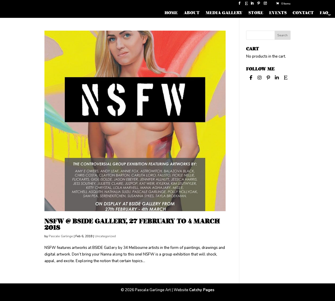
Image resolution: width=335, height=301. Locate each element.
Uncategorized (105, 236)
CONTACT (303, 13)
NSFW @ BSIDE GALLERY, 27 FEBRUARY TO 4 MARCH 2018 (132, 224)
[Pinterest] (258, 5)
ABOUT (192, 13)
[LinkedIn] (252, 5)
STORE (255, 13)
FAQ (324, 13)
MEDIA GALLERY (224, 13)
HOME (171, 13)
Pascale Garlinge (61, 236)
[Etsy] (246, 5)
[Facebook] (250, 77)
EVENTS (278, 13)
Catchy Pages (201, 290)
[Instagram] (265, 5)
